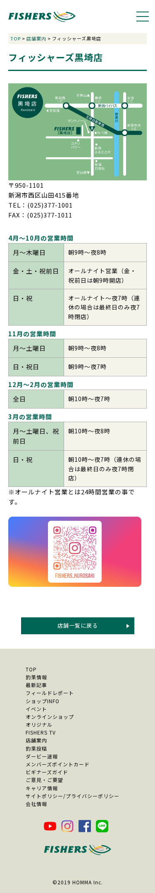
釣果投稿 (36, 748)
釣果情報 (36, 676)
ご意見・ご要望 (44, 779)
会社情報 (36, 803)
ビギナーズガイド (47, 771)
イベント (36, 708)
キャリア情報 (42, 787)
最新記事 (36, 684)
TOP (15, 38)
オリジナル (39, 724)
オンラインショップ (50, 716)
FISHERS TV (41, 732)
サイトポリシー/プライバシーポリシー (72, 795)
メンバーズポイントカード (58, 764)
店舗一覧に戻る (77, 625)
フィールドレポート (50, 692)
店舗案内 (36, 38)
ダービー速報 (42, 756)
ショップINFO (43, 700)
